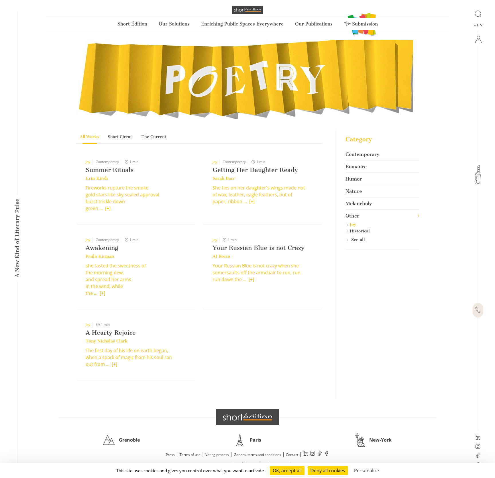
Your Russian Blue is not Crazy (259, 247)
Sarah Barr (224, 178)
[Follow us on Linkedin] (478, 437)
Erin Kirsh (97, 178)
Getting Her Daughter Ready (255, 169)
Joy (88, 161)
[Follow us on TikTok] (478, 456)
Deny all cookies (328, 470)
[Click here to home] (247, 417)
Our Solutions (174, 24)
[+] (108, 208)
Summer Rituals (109, 169)
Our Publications (314, 24)
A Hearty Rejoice (111, 332)
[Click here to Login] (478, 39)
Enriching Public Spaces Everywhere (242, 24)
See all (357, 239)
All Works (89, 136)
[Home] (247, 10)
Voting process (217, 454)
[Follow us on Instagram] (478, 447)
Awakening (102, 247)
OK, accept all (287, 470)
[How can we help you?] (478, 310)
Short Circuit (120, 136)
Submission (364, 24)
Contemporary (107, 161)
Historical (360, 231)
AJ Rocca (221, 256)
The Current (154, 136)
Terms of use (190, 454)
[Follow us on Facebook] (326, 454)
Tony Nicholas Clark (106, 341)
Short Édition (132, 24)
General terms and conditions (257, 454)
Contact (292, 454)
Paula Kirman (100, 256)
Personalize (366, 470)
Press (170, 454)
